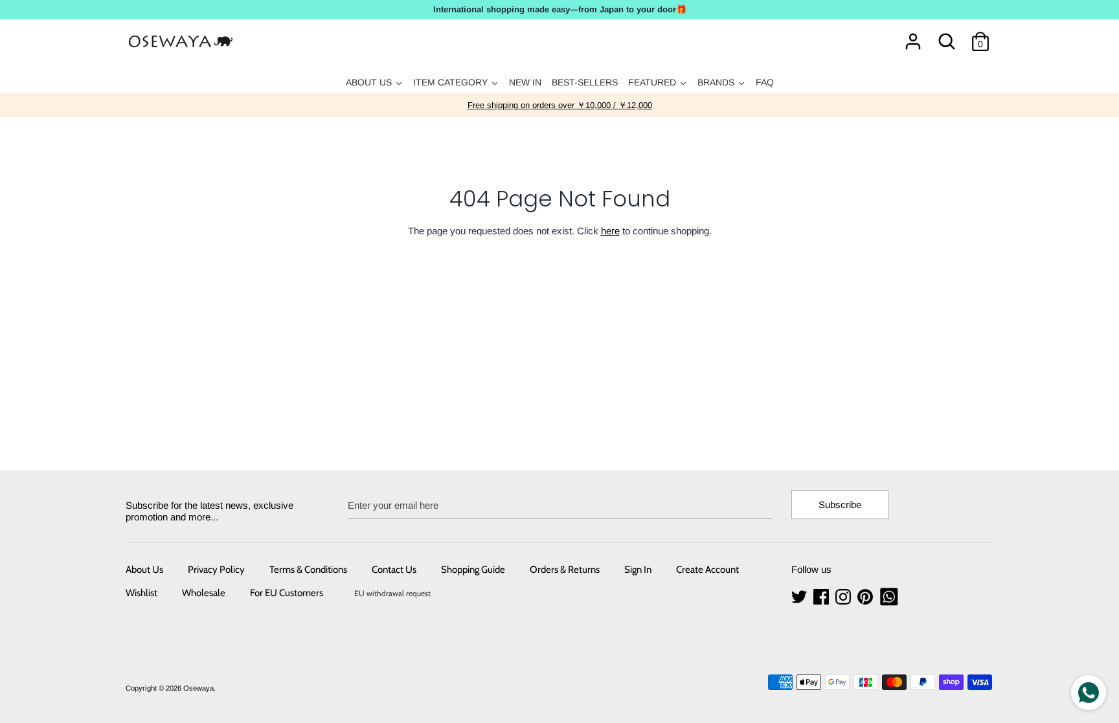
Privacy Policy (216, 569)
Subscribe (840, 504)
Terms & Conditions (308, 569)
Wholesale (203, 593)
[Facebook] (822, 597)
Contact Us (394, 569)
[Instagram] (844, 597)
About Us (144, 569)
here (610, 230)
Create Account (707, 569)
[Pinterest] (866, 597)
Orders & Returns (565, 569)
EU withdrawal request (392, 593)
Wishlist (141, 593)
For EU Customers (286, 593)
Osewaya (198, 688)
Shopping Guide (473, 569)
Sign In (637, 569)
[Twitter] (800, 597)
